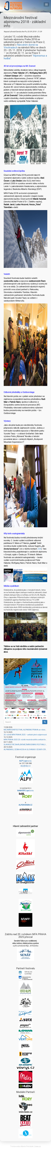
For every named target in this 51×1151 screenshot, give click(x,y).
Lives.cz (38, 1146)
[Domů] (13, 6)
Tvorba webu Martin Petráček (21, 1146)
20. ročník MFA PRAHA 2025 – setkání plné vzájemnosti (25, 735)
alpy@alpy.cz (25, 766)
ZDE (39, 549)
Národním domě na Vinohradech (21, 46)
